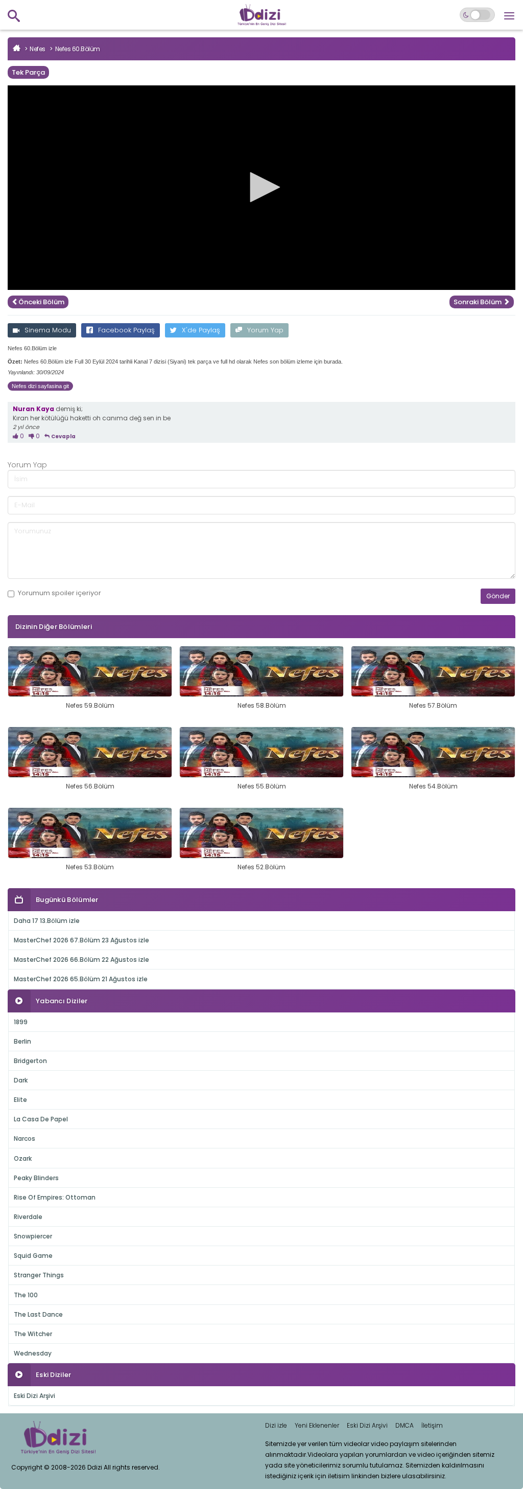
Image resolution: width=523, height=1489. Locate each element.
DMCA (404, 1425)
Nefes (37, 48)
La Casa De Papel (41, 1119)
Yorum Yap (265, 330)
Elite (20, 1099)
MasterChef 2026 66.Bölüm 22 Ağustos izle (81, 959)
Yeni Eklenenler (317, 1425)
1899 (21, 1022)
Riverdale (28, 1216)
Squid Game (33, 1255)
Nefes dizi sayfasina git (40, 386)
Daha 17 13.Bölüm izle (47, 920)
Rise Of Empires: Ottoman (55, 1197)
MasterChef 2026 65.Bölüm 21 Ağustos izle (81, 979)
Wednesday (33, 1353)
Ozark (23, 1158)
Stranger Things (39, 1275)
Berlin (22, 1041)
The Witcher (33, 1333)
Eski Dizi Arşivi (34, 1395)
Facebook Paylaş (126, 330)
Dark (21, 1080)
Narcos (24, 1138)
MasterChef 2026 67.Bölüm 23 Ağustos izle (81, 940)
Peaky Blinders (36, 1178)
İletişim (432, 1425)
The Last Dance (38, 1314)
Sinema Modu (48, 330)
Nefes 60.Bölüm (77, 48)
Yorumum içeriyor (59, 593)
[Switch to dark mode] (477, 15)
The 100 (26, 1295)
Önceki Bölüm (41, 302)
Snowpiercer (33, 1236)
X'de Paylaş (201, 330)
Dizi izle (276, 1425)
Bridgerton (30, 1060)
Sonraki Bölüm (478, 302)
